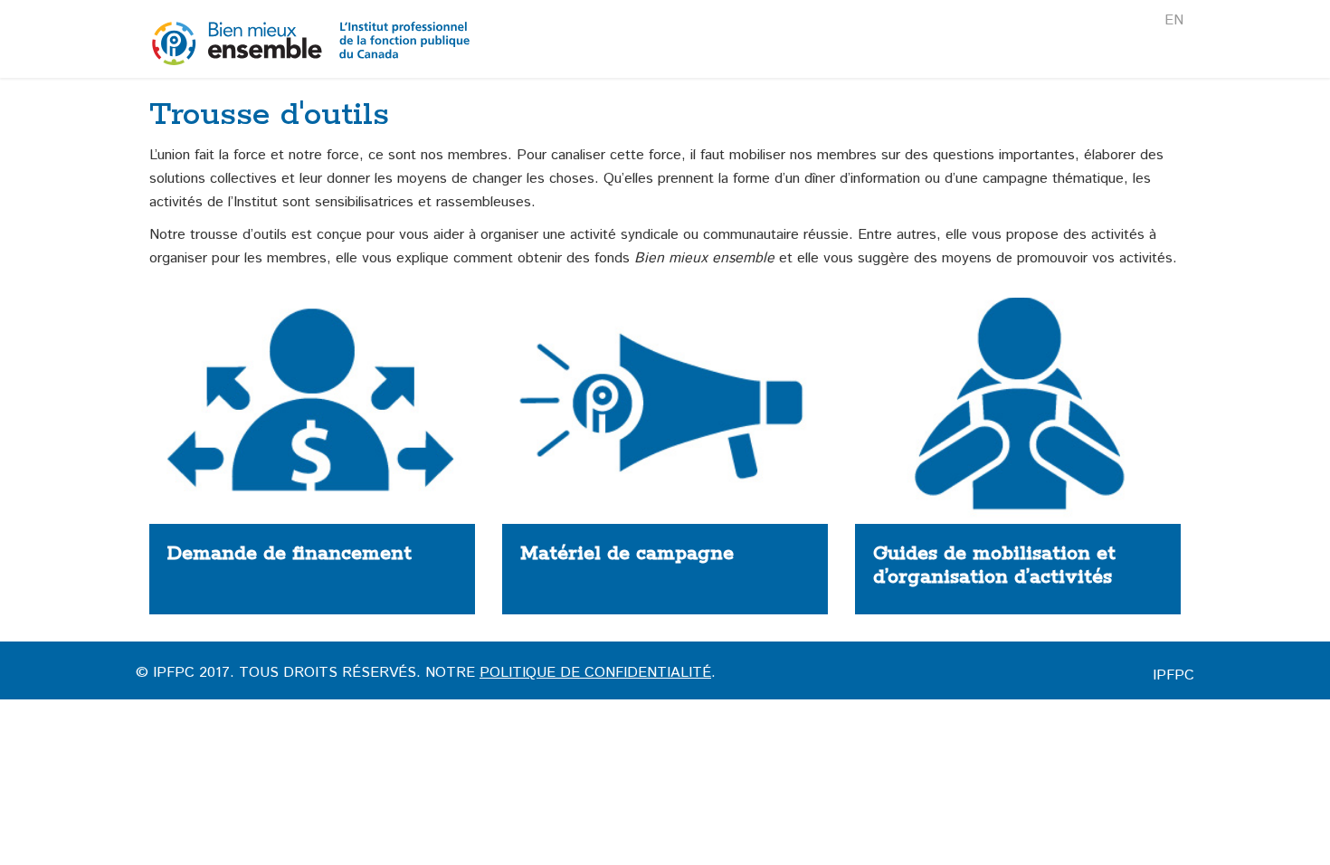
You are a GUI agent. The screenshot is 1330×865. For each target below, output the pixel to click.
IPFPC (1173, 675)
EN (1173, 20)
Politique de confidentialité (595, 672)
